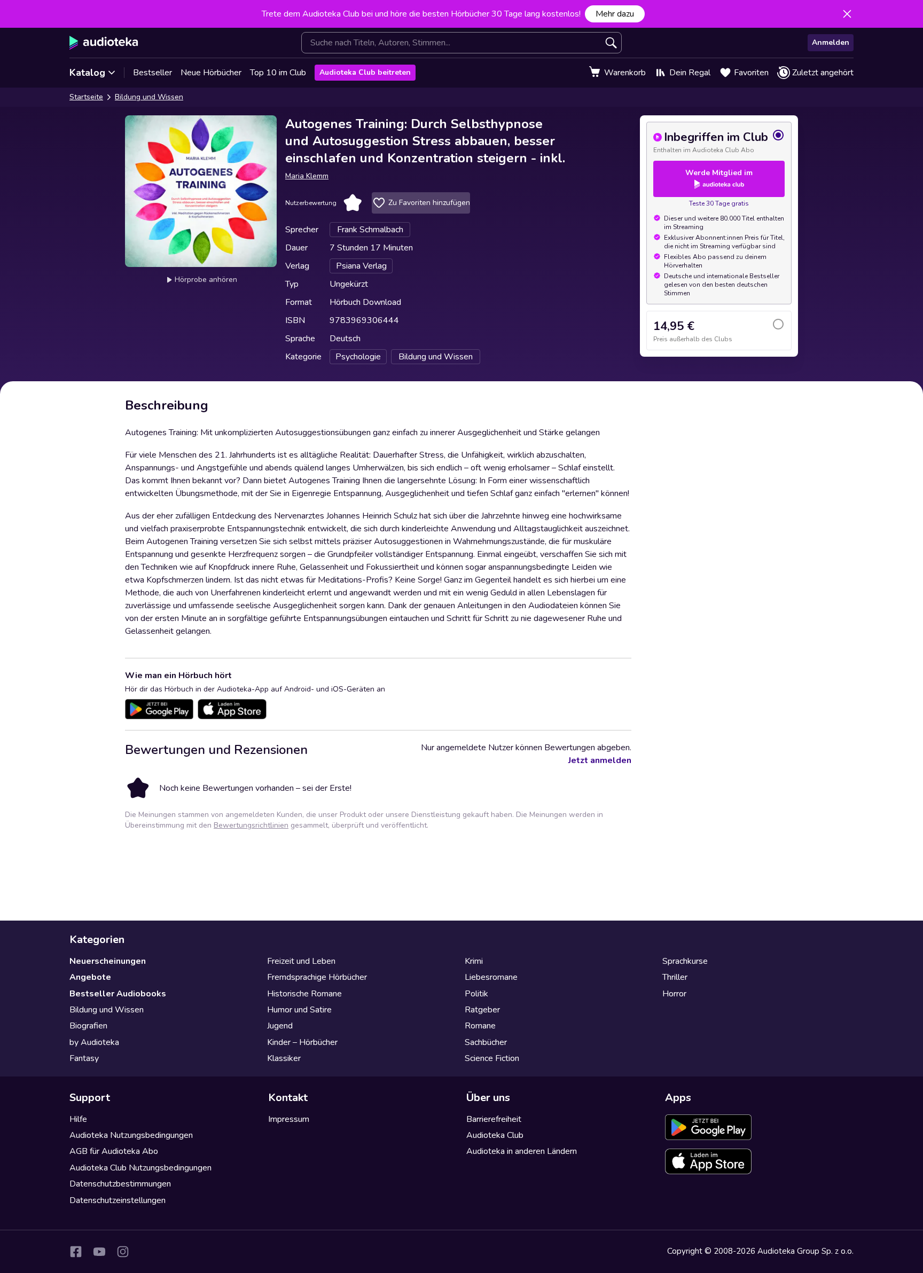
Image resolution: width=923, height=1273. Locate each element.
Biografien (88, 1026)
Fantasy (84, 1058)
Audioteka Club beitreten (365, 72)
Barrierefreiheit (493, 1119)
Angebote (90, 977)
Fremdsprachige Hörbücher (317, 977)
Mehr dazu (615, 14)
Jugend (280, 1026)
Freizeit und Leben (301, 961)
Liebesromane (491, 977)
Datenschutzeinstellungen (117, 1200)
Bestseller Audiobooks (117, 994)
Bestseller (152, 72)
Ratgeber (482, 1010)
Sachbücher (486, 1042)
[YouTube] (99, 1251)
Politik (476, 994)
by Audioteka (94, 1042)
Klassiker (284, 1058)
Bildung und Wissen (149, 97)
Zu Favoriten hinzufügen (429, 203)
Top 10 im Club (278, 72)
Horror (674, 994)
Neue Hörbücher (211, 72)
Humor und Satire (299, 1010)
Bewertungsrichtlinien (251, 825)
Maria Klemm (306, 176)
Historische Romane (304, 994)
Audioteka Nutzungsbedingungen (131, 1135)
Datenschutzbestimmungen (120, 1184)
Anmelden (830, 42)
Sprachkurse (685, 961)
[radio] (719, 141)
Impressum (288, 1119)
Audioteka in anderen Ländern (521, 1151)
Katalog (87, 72)
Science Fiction (492, 1058)
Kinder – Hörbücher (302, 1042)
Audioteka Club (494, 1135)
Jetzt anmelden (599, 760)
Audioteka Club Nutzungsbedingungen (140, 1168)
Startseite (86, 97)
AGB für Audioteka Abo (113, 1151)
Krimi (474, 961)
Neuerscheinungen (107, 961)
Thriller (674, 977)
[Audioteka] (103, 42)
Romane (480, 1026)
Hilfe (78, 1119)
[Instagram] (122, 1251)
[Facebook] (75, 1251)
